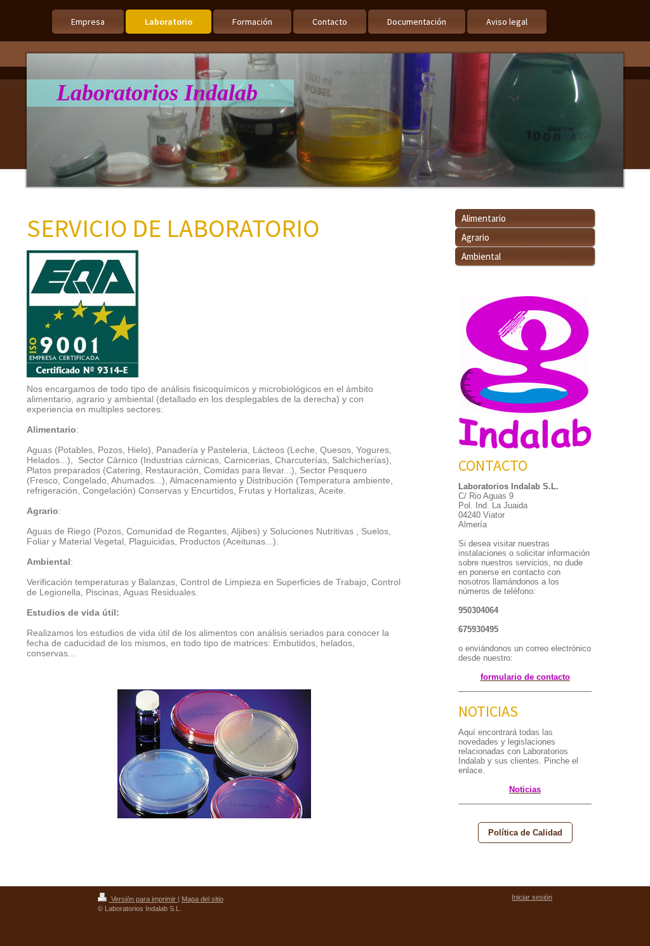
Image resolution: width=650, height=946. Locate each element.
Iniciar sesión (532, 897)
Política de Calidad (525, 832)
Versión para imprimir (143, 899)
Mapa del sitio (202, 899)
